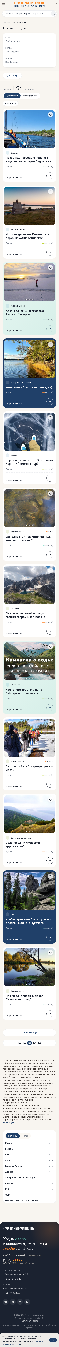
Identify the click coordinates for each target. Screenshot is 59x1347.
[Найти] (53, 13)
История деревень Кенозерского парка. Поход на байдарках (28, 236)
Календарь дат (30, 95)
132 (39, 1043)
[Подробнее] (49, 175)
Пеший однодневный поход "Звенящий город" (24, 997)
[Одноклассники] (20, 1302)
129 (24, 1043)
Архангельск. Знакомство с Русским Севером (25, 312)
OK (53, 1340)
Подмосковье (17, 532)
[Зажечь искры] (53, 1227)
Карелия (14, 153)
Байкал (14, 455)
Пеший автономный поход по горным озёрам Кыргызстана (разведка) (25, 615)
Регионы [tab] (12, 1135)
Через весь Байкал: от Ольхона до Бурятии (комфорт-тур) (29, 462)
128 (19, 1043)
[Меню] (3, 3)
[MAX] (27, 1302)
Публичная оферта (29, 1320)
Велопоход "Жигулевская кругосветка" (23, 844)
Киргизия (15, 608)
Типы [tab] (25, 1135)
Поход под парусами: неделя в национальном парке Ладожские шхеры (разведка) (28, 159)
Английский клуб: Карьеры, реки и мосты (29, 768)
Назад (14, 1043)
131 (34, 1043)
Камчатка (15, 685)
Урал (13, 914)
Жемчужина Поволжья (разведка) (29, 387)
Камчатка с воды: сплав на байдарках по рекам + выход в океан (26, 691)
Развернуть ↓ (9, 1122)
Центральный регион (21, 382)
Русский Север (18, 229)
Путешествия (12, 95)
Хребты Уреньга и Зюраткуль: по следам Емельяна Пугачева (28, 921)
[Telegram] (13, 1302)
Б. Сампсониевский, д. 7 (14, 1274)
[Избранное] (55, 3)
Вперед (44, 1043)
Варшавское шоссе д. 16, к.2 (17, 1288)
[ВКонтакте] (6, 1302)
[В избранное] (50, 114)
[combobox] (28, 13)
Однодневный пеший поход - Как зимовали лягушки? (28, 538)
